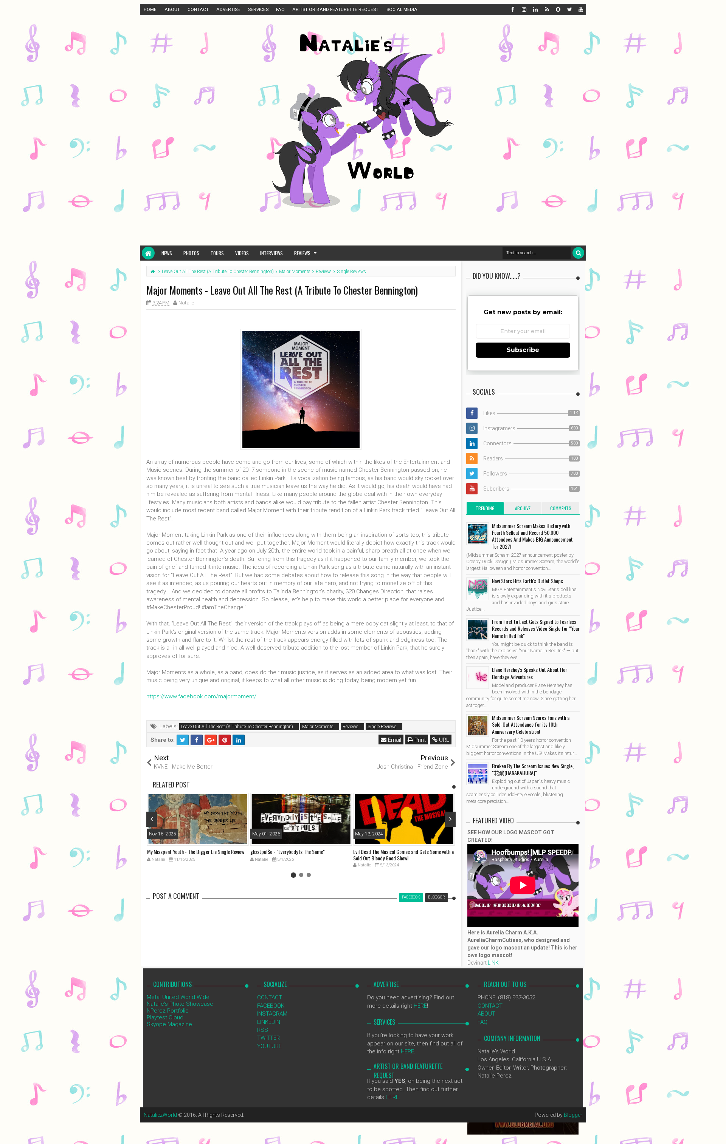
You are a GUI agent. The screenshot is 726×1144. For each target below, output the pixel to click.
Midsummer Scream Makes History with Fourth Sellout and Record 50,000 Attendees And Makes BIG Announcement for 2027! (532, 536)
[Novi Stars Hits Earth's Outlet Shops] (477, 589)
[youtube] (580, 9)
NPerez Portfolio (168, 1010)
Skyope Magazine (169, 1024)
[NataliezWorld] (148, 253)
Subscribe (523, 350)
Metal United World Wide (178, 997)
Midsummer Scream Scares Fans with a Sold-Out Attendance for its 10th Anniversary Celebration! (530, 724)
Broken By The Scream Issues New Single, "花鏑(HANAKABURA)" (533, 769)
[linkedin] (535, 9)
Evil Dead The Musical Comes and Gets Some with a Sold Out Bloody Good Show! (403, 855)
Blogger (573, 1115)
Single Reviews (382, 726)
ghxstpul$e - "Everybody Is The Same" (287, 851)
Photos (191, 253)
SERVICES (258, 9)
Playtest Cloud (165, 1017)
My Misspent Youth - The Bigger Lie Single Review (195, 851)
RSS (262, 1030)
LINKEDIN (268, 1022)
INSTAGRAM (272, 1013)
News (166, 253)
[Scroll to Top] (716, 1130)
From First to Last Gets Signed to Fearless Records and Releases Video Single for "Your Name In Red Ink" (536, 628)
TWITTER (268, 1037)
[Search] (578, 253)
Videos (242, 253)
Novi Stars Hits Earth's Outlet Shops (527, 581)
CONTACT (198, 9)
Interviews (271, 253)
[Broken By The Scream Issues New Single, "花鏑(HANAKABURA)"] (477, 774)
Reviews (302, 253)
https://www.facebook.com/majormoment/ (201, 696)
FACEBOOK (270, 1005)
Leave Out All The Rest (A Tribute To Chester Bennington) (237, 726)
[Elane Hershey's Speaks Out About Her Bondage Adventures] (477, 677)
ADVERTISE (228, 9)
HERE (420, 1005)
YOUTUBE (269, 1046)
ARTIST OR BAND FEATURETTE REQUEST (335, 9)
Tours (217, 253)
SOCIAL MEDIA (401, 9)
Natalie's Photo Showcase (180, 1003)
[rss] (546, 9)
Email (393, 739)
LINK (493, 963)
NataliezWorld (160, 1115)
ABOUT (172, 9)
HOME (150, 9)
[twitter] (569, 9)
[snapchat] (557, 9)
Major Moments (318, 726)
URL (443, 739)
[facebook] (512, 9)
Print (419, 739)
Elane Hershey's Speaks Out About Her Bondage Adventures (529, 672)
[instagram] (523, 9)
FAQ (280, 9)
